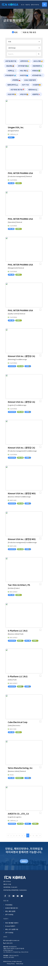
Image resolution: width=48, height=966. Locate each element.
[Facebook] (5, 896)
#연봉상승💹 (36, 71)
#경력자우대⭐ (24, 61)
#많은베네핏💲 (37, 66)
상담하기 (24, 861)
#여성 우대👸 (24, 94)
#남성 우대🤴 (12, 94)
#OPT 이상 (25, 85)
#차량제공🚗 (16, 80)
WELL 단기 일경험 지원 (11, 929)
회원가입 (27, 4)
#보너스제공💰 (38, 61)
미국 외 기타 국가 (29, 32)
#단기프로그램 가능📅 (17, 89)
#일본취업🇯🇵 (36, 94)
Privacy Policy (11, 963)
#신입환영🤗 (37, 85)
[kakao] (22, 896)
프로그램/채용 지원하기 (11, 923)
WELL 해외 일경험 (10, 911)
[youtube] (13, 896)
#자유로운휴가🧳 (10, 75)
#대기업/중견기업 (10, 61)
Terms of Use (19, 963)
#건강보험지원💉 (37, 75)
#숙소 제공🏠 (24, 71)
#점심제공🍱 (10, 66)
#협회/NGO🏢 (32, 89)
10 (37, 835)
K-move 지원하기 (10, 926)
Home (5, 17)
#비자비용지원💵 (23, 66)
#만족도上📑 (12, 71)
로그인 (22, 4)
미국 (16, 32)
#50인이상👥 (24, 75)
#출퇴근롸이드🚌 (12, 85)
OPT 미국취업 (9, 914)
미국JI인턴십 (8, 905)
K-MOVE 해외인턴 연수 (11, 908)
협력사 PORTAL (35, 4)
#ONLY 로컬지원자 (30, 80)
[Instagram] (9, 896)
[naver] (17, 896)
